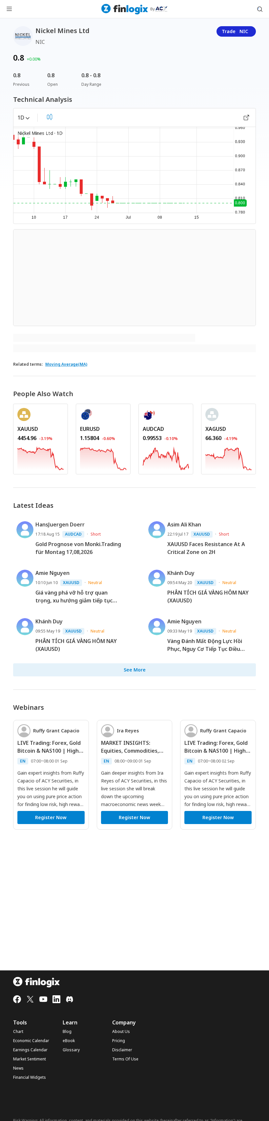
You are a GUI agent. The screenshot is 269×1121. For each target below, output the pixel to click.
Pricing (118, 1040)
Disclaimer (122, 1050)
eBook (69, 1040)
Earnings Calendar (30, 1050)
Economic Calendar (31, 1040)
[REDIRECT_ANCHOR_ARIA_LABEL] (40, 457)
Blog (67, 1031)
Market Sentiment (29, 1059)
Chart (18, 1031)
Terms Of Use (125, 1059)
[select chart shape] (49, 117)
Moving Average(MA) (66, 364)
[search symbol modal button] (260, 9)
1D (20, 117)
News (18, 1068)
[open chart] (246, 117)
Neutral (95, 582)
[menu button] (9, 9)
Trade (235, 31)
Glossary (71, 1050)
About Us (121, 1031)
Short (96, 534)
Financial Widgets (29, 1077)
